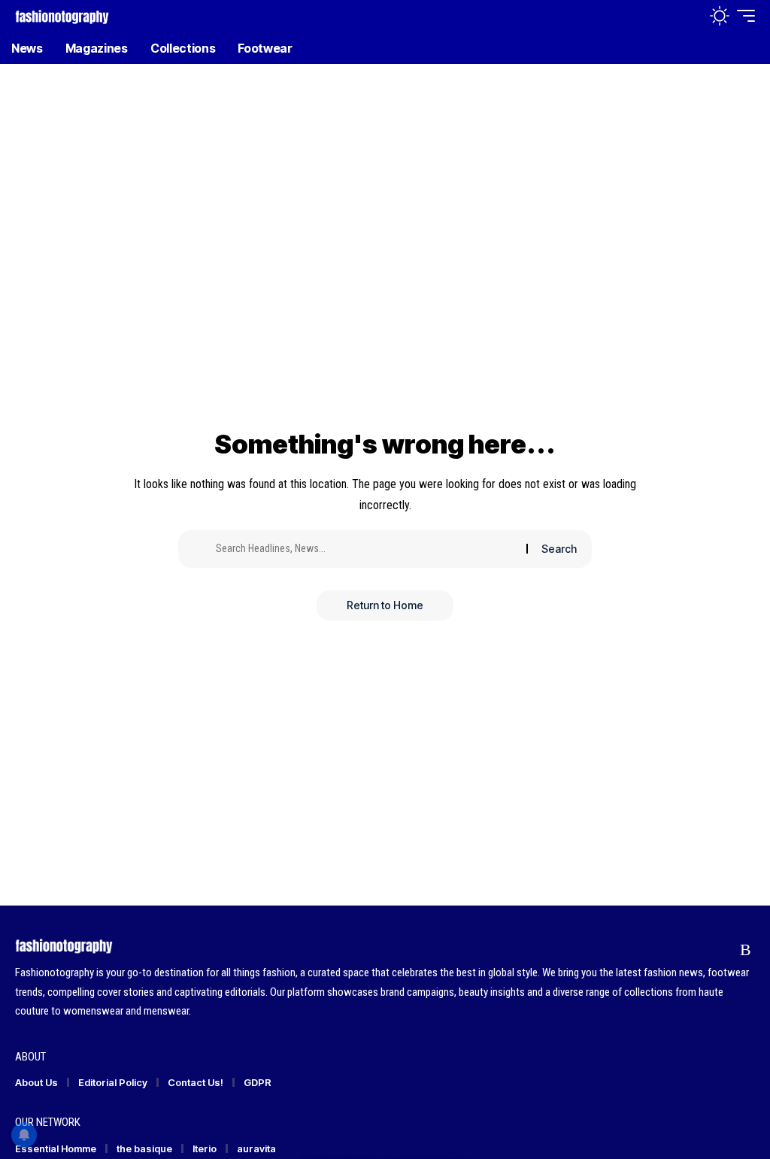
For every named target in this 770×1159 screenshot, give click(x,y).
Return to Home (385, 605)
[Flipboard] (717, 949)
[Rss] (745, 949)
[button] (686, 15)
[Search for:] (365, 549)
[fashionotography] (62, 15)
